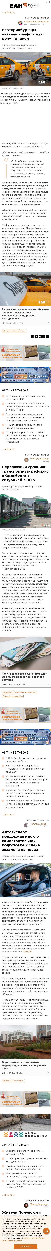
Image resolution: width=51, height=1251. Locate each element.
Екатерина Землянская (36, 22)
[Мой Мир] (43, 336)
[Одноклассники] (36, 336)
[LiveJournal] (47, 336)
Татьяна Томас (38, 824)
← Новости (8, 12)
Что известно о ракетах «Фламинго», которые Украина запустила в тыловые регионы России (27, 407)
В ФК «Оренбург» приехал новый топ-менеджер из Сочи (27, 759)
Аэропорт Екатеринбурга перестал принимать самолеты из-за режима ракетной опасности (25, 793)
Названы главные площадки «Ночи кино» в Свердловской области (25, 1167)
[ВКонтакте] (32, 336)
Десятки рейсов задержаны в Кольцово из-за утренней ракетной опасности (25, 769)
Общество (7, 331)
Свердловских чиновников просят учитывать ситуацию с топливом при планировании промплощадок (26, 417)
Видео (16, 331)
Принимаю (25, 1247)
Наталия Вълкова (39, 459)
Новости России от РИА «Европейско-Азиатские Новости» (18, 6)
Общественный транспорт (25, 692)
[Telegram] (40, 336)
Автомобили (19, 1080)
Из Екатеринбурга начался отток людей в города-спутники (24, 426)
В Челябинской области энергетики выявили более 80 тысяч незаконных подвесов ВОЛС (26, 1184)
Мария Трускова (39, 1204)
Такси (23, 331)
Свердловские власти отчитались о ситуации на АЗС (25, 397)
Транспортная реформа (13, 696)
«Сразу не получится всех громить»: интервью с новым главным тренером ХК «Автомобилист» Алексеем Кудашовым (26, 437)
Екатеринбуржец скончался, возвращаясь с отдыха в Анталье (24, 1175)
